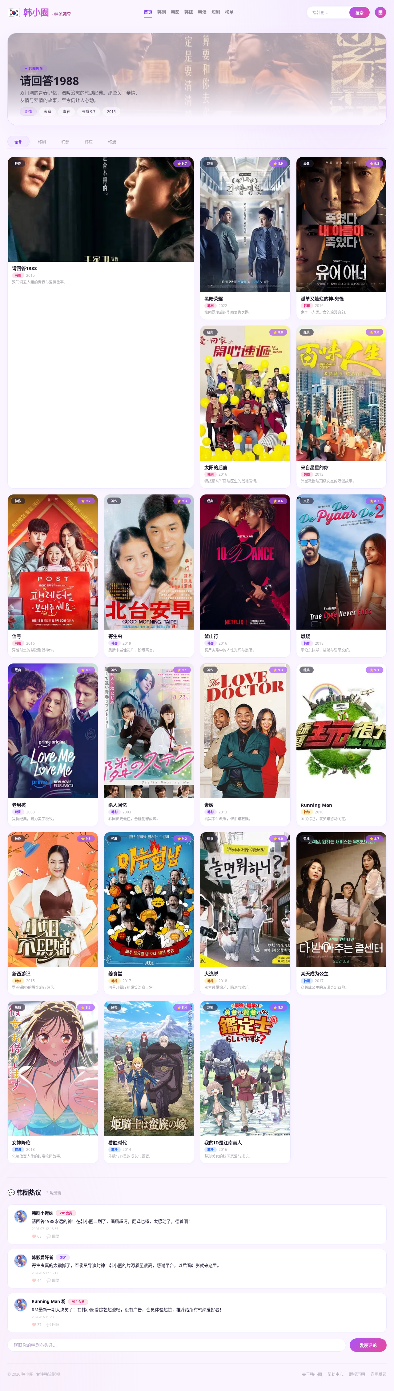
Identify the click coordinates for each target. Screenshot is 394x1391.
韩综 (188, 12)
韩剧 (161, 12)
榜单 (229, 12)
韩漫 (202, 12)
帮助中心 (336, 1374)
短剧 (215, 12)
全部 (18, 141)
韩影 (175, 12)
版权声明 (357, 1374)
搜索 (360, 12)
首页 (148, 12)
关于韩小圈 (312, 1374)
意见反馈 (379, 1374)
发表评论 (368, 1345)
